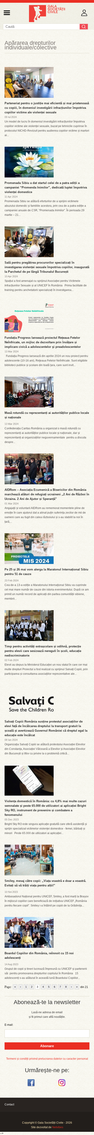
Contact (9, 1104)
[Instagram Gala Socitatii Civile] (62, 1086)
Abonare (47, 1046)
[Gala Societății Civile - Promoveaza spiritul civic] (47, 21)
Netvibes (57, 1127)
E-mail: (9, 1024)
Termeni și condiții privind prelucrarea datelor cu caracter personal (47, 1058)
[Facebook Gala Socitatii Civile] (32, 1086)
